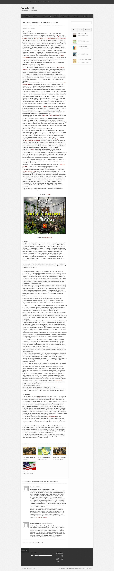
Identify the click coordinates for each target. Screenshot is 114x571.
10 (59, 556)
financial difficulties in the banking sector (44, 398)
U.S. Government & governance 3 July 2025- (84, 60)
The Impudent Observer (41, 517)
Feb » (60, 563)
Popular (80, 29)
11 (60, 556)
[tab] (74, 29)
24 (59, 559)
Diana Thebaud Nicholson (31, 25)
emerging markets (51, 416)
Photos (48, 194)
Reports (63, 2)
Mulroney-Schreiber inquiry (29, 171)
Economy (35, 16)
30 (58, 561)
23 (58, 559)
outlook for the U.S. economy (32, 140)
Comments (87, 29)
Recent (74, 29)
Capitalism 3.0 (58, 380)
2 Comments (32, 28)
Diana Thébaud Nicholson (35, 487)
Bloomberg (32, 149)
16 (58, 558)
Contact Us (54, 2)
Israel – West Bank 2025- (82, 46)
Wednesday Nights (25, 28)
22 (57, 559)
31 (59, 561)
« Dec (57, 563)
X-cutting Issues (25, 16)
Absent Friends (41, 2)
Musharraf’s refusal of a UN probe (50, 115)
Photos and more (47, 237)
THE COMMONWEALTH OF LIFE (49, 38)
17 (59, 558)
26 (61, 559)
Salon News (48, 2)
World (62, 16)
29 (57, 561)
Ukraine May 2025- (81, 40)
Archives (59, 2)
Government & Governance (73, 16)
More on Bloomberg (52, 139)
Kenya (44, 106)
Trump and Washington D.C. (83, 52)
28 (56, 561)
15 (57, 558)
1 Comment (86, 35)
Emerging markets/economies (53, 25)
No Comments (86, 41)
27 (62, 559)
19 (61, 558)
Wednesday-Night (27, 8)
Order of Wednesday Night (32, 2)
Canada (56, 16)
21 (56, 559)
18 (60, 558)
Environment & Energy (46, 16)
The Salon (23, 2)
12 (61, 556)
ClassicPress (68, 568)
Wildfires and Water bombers (83, 33)
